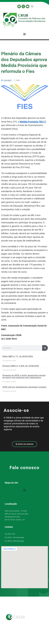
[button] (32, 6)
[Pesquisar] (45, 348)
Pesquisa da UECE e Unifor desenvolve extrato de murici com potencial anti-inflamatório (24, 376)
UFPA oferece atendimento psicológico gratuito (24, 387)
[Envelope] (27, 6)
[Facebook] (19, 6)
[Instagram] (23, 6)
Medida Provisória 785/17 (33, 121)
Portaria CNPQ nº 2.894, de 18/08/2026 (21, 366)
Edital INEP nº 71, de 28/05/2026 (18, 356)
